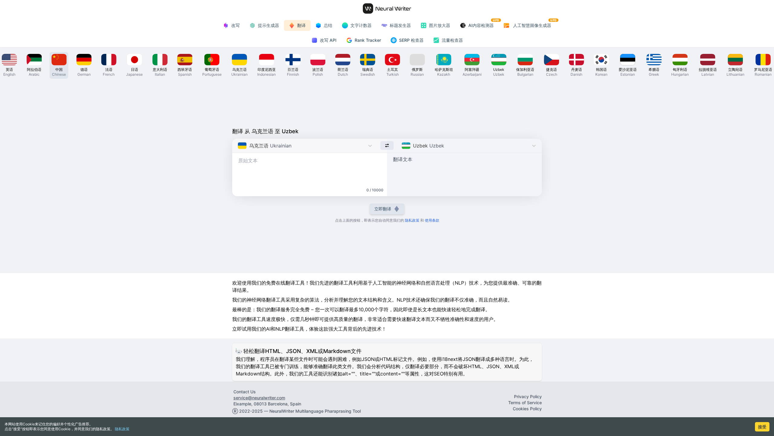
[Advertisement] (387, 102)
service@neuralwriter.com (259, 397)
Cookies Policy (527, 408)
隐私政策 (122, 429)
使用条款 (432, 220)
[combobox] (238, 145)
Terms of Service (525, 402)
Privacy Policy (528, 396)
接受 (762, 426)
